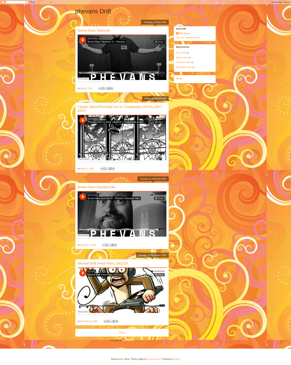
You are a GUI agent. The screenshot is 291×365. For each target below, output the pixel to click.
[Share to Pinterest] (111, 88)
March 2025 (182, 57)
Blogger (176, 359)
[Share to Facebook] (108, 88)
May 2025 (181, 52)
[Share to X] (105, 88)
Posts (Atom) (128, 340)
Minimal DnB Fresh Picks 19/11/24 (103, 263)
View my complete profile (188, 37)
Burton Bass (82, 82)
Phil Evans (184, 33)
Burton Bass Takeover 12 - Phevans (100, 82)
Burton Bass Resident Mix (97, 187)
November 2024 (184, 67)
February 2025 (183, 62)
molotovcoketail (154, 359)
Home (122, 332)
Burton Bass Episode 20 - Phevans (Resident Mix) (105, 238)
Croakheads (82, 162)
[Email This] (100, 88)
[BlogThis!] (103, 88)
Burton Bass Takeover (94, 30)
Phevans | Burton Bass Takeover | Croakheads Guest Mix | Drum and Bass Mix (115, 162)
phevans (81, 315)
